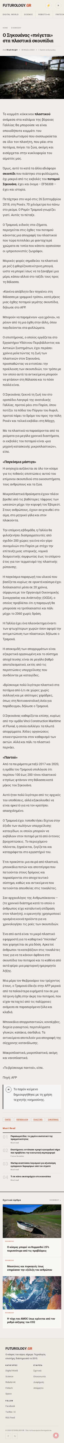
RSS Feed (10, 1417)
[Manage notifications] (56, 1435)
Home (5, 28)
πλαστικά (37, 1119)
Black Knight (12, 50)
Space (8, 1393)
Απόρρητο (38, 1388)
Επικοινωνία (39, 1376)
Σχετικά (37, 1370)
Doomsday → (55, 1200)
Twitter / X (10, 1412)
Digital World (10, 14)
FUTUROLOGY (17, 5)
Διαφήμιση (38, 1382)
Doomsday (16, 28)
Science (28, 14)
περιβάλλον (22, 1119)
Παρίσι (8, 1119)
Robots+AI (44, 14)
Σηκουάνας (53, 1119)
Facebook (10, 1406)
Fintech (9, 1388)
